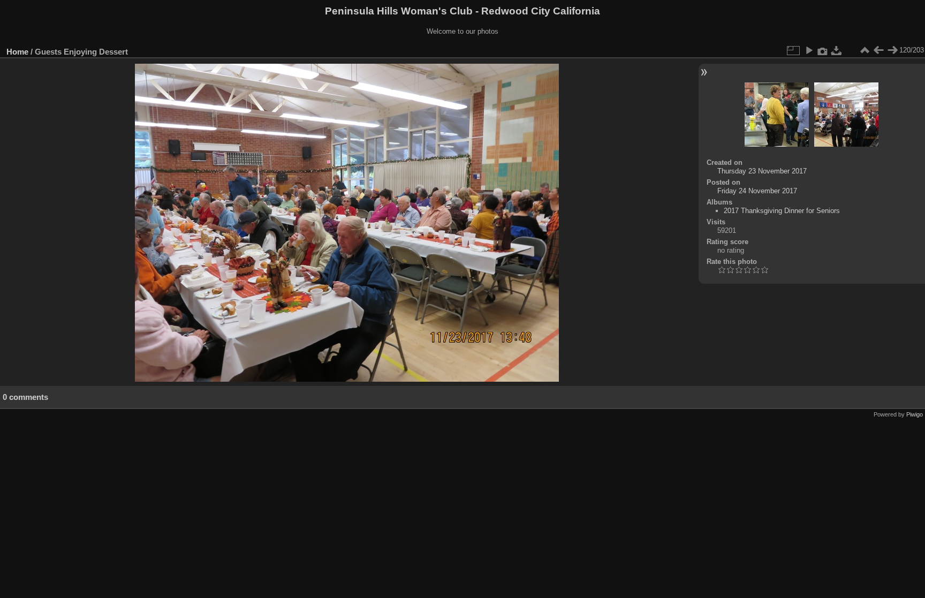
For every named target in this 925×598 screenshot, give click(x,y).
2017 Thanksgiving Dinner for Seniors (782, 211)
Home (17, 51)
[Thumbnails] (864, 50)
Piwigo (914, 414)
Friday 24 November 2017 (757, 191)
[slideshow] (809, 50)
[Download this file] (837, 50)
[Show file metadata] (823, 50)
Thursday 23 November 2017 (762, 171)
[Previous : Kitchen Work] (878, 50)
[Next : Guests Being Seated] (892, 50)
